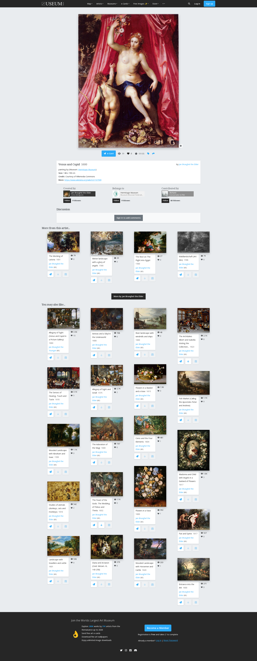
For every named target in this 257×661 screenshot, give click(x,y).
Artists (99, 3)
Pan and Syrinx (185, 533)
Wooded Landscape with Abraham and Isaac (58, 454)
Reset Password (170, 640)
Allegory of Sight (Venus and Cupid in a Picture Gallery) (57, 336)
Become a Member (158, 628)
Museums (111, 3)
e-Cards (124, 3)
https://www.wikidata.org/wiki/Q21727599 (83, 180)
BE (55, 267)
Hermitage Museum (87, 169)
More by (128, 296)
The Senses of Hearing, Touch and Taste (57, 396)
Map (89, 3)
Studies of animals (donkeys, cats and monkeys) (57, 508)
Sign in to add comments (129, 218)
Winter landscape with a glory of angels (99, 262)
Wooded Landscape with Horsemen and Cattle (144, 566)
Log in (197, 3)
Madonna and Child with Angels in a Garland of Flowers (187, 478)
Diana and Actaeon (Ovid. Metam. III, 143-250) (100, 566)
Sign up (209, 3)
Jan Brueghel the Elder (189, 164)
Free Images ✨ (140, 3)
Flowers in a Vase (143, 510)
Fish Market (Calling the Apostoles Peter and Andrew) (188, 402)
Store (154, 3)
